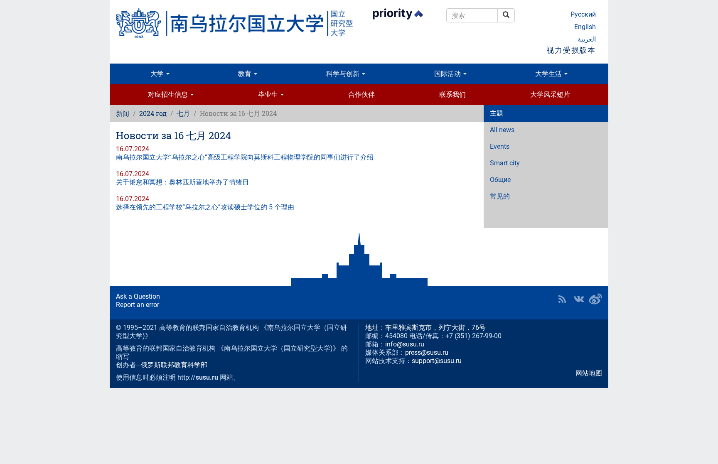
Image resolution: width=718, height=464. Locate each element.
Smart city (505, 163)
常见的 (500, 196)
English (585, 27)
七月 (183, 113)
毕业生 (269, 94)
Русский (583, 14)
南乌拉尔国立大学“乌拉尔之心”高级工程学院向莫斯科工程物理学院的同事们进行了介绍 (245, 157)
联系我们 (452, 94)
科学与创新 (343, 74)
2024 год (153, 113)
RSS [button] (562, 299)
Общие (500, 180)
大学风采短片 (550, 94)
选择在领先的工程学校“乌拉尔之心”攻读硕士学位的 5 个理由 (205, 207)
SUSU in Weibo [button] (595, 299)
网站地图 (588, 373)
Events (499, 146)
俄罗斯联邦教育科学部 (174, 365)
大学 (157, 74)
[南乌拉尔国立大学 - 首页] (234, 23)
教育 (245, 74)
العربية (587, 39)
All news (502, 130)
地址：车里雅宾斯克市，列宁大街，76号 (425, 327)
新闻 (122, 113)
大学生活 (549, 74)
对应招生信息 (168, 94)
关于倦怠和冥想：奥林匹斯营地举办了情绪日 (182, 182)
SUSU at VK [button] (578, 299)
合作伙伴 (361, 94)
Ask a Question (138, 296)
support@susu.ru (437, 361)
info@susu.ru (404, 344)
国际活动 (448, 74)
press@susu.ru (426, 352)
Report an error (137, 305)
